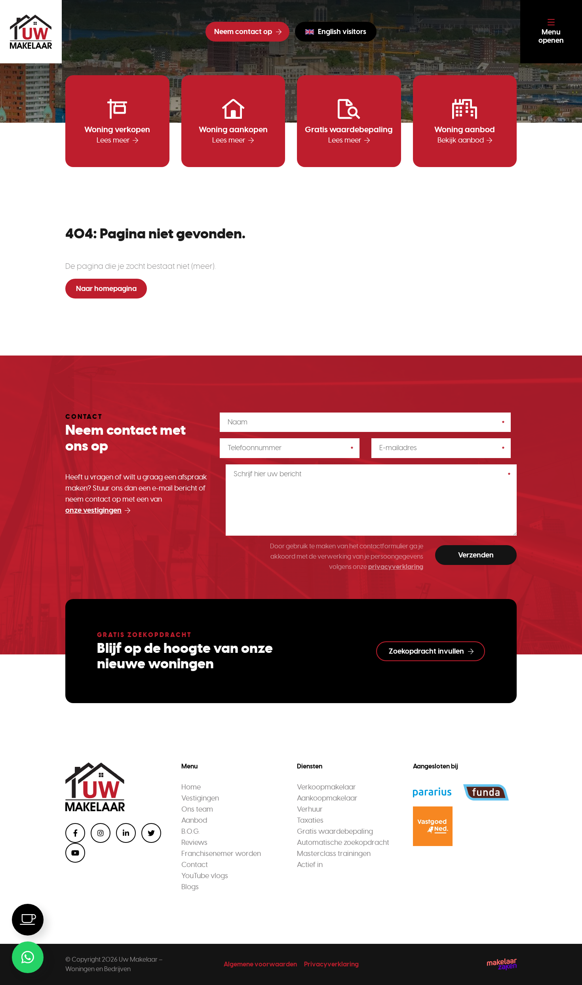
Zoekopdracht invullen (426, 651)
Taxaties (310, 820)
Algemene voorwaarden (260, 964)
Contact (194, 864)
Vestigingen (200, 798)
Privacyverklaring (331, 964)
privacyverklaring (395, 566)
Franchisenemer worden (221, 853)
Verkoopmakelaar (326, 787)
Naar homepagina (106, 288)
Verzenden (476, 555)
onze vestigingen (93, 510)
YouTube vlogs (204, 875)
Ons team (197, 809)
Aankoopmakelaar (327, 798)
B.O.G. (190, 831)
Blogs (190, 886)
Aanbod (194, 820)
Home (191, 787)
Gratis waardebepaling (335, 831)
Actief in (310, 864)
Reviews (194, 842)
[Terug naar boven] (566, 969)
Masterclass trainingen (334, 853)
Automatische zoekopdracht (343, 842)
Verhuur (310, 809)
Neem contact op (243, 31)
